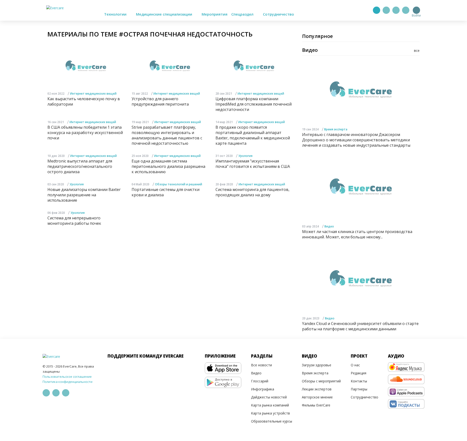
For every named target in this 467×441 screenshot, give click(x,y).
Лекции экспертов (317, 389)
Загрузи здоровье (316, 365)
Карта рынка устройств (270, 413)
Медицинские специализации (164, 14)
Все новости (261, 365)
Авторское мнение (317, 397)
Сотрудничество (278, 14)
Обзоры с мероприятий (321, 381)
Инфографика (262, 389)
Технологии (115, 14)
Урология (245, 156)
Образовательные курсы (271, 421)
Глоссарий (259, 381)
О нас (355, 365)
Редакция (358, 373)
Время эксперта (335, 129)
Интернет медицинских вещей (93, 93)
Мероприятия (214, 14)
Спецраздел (242, 14)
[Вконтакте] (396, 10)
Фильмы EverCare (316, 405)
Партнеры (359, 389)
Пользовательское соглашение (67, 376)
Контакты (359, 381)
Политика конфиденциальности (67, 381)
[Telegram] (386, 10)
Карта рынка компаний (270, 405)
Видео (329, 226)
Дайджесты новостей (269, 397)
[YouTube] (405, 10)
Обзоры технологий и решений (178, 184)
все (417, 50)
